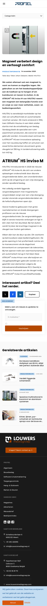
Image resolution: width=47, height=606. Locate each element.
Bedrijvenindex (10, 516)
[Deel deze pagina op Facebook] (13, 294)
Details (27, 602)
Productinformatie (11, 71)
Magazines (8, 503)
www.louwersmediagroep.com (18, 584)
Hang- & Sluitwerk (11, 485)
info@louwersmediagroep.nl (17, 546)
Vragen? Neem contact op (20, 450)
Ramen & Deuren (11, 490)
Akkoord (13, 603)
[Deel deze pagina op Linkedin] (20, 294)
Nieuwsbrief (9, 511)
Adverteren (8, 507)
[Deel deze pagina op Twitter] (5, 294)
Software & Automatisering (15, 477)
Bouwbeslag (9, 472)
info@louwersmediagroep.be (18, 575)
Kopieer (32, 294)
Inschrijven (23, 328)
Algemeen (8, 468)
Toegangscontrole (11, 481)
